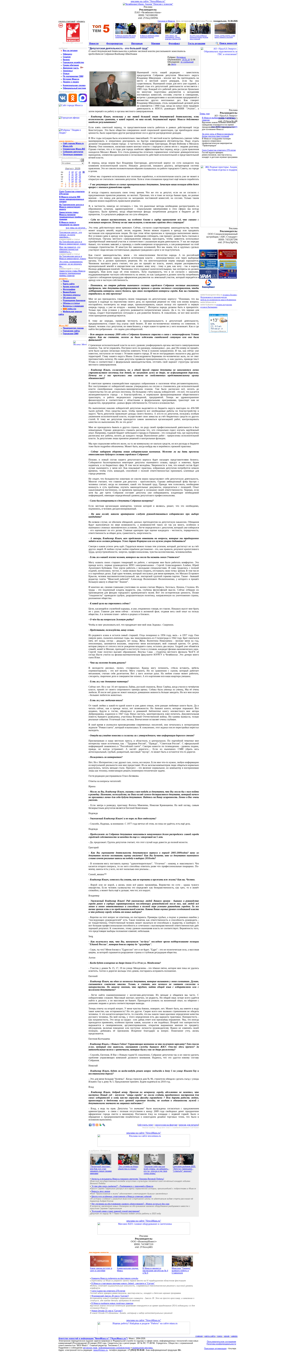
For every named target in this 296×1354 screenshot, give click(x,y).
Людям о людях (71, 82)
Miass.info (68, 146)
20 (76, 179)
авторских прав (90, 1348)
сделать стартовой (66, 21)
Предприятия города (73, 328)
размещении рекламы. (142, 1348)
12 (72, 177)
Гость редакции (196, 43)
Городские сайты (71, 331)
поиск (219, 1336)
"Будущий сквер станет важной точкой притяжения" (115, 1211)
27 (80, 179)
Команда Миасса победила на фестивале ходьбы (114, 1278)
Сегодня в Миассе (166, 21)
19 (76, 177)
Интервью (137, 43)
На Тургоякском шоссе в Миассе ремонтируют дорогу (72, 243)
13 (72, 179)
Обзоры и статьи (71, 303)
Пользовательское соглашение (221, 1341)
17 (76, 172)
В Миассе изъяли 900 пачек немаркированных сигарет (125, 36)
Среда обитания (71, 65)
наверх (234, 1336)
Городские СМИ (70, 333)
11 (73, 174)
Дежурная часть (71, 68)
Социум (67, 57)
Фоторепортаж (114, 43)
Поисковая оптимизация (215, 1348)
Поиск (66, 281)
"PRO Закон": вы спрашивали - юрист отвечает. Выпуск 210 (173, 37)
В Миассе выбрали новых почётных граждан (149, 36)
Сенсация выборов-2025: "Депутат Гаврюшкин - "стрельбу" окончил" (184, 1168)
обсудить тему (145, 1125)
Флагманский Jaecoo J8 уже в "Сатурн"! (110, 1296)
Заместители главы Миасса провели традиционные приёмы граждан (72, 273)
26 (80, 177)
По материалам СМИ (73, 76)
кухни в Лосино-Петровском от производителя (218, 296)
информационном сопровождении (114, 1348)
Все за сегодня (70, 50)
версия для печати (188, 1125)
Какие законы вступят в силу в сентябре (101, 1269)
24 (80, 172)
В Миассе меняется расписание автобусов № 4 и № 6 (155, 1270)
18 (76, 174)
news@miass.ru (100, 1350)
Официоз (67, 54)
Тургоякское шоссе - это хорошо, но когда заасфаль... (70, 234)
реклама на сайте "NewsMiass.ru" (148, 1)
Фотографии (69, 289)
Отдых (66, 73)
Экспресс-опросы (71, 295)
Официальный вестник (74, 88)
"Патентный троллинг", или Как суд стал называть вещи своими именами (101, 1170)
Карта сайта (68, 284)
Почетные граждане (72, 154)
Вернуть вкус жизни (100, 1191)
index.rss (71, 309)
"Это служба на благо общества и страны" (128, 1167)
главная (199, 1336)
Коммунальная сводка (74, 85)
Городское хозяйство (73, 62)
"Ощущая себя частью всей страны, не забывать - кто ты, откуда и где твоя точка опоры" (156, 1170)
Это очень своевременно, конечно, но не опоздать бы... (71, 264)
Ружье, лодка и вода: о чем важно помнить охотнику (225, 36)
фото (173, 64)
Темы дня (204, 113)
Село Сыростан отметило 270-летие (108, 1291)
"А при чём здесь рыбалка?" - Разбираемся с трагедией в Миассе (122, 1186)
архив (226, 1336)
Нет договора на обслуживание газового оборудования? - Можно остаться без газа (130, 1204)
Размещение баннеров (74, 300)
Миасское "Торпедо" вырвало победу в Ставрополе (181, 1270)
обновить (81, 21)
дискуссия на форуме (166, 1125)
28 (80, 181)
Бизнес (66, 59)
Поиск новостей (228, 43)
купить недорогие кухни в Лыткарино (216, 305)
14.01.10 (186, 59)
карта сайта (209, 1336)
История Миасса (71, 79)
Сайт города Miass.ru (73, 143)
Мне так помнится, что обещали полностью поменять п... (69, 249)
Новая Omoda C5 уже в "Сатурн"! (107, 1311)
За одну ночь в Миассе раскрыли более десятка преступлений (199, 37)
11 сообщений (187, 62)
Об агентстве (69, 298)
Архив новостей (71, 286)
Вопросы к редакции (73, 306)
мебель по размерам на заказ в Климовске (218, 300)
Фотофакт (174, 43)
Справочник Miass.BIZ (74, 149)
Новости (94, 43)
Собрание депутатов (73, 152)
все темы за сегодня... (76, 228)
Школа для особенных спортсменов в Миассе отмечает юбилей (121, 1196)
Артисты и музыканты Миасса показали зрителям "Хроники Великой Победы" (127, 1179)
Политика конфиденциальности (221, 1344)
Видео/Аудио (69, 292)
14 (72, 181)
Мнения (155, 43)
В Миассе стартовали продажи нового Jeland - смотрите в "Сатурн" (123, 1283)
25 (80, 174)
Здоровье (68, 71)
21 (76, 181)
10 (72, 172)
